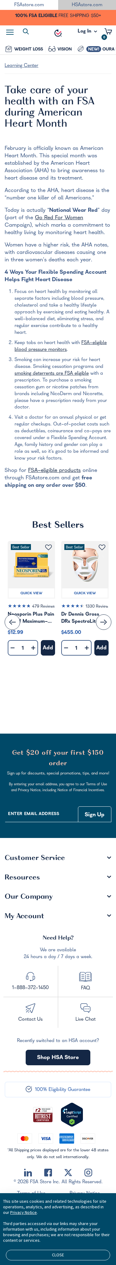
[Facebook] (48, 1173)
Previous (12, 622)
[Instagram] (88, 1173)
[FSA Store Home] (58, 33)
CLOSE (58, 1255)
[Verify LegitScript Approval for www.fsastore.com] (72, 1114)
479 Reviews (43, 606)
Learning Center (21, 65)
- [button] (12, 648)
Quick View (31, 593)
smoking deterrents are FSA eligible (52, 373)
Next (103, 622)
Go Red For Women (59, 218)
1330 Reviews (98, 606)
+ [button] (33, 649)
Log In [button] (85, 33)
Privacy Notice (23, 1212)
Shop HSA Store (58, 1058)
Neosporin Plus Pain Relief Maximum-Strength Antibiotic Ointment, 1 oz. (31, 618)
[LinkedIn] (28, 1173)
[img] (31, 607)
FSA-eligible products (54, 471)
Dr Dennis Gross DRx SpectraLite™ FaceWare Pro (81, 618)
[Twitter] (68, 1173)
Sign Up (95, 815)
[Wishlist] (48, 547)
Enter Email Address (33, 814)
